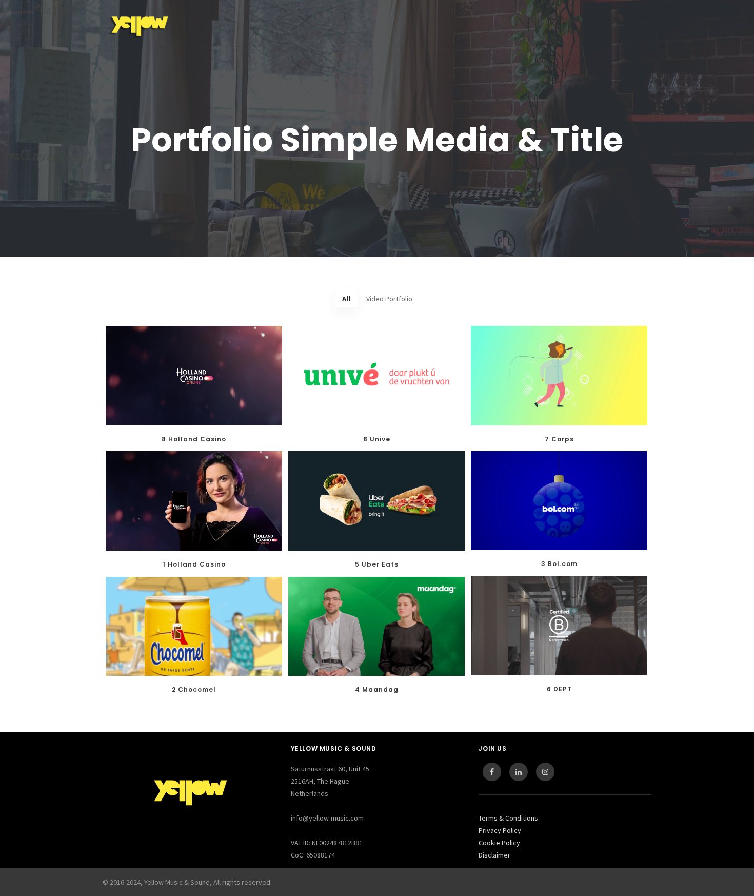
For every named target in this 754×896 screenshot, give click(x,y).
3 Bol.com (559, 563)
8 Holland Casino (194, 439)
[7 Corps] (559, 375)
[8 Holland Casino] (194, 375)
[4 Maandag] (376, 626)
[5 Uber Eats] (376, 501)
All (346, 298)
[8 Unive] (376, 375)
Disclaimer (494, 855)
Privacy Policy (500, 830)
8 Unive (376, 439)
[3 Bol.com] (559, 500)
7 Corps (559, 439)
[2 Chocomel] (194, 626)
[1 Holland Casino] (194, 501)
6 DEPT (559, 689)
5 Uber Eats (377, 564)
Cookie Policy (499, 842)
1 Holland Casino (194, 564)
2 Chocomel (194, 689)
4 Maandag (377, 689)
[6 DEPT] (559, 625)
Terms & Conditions (508, 818)
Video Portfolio (389, 298)
